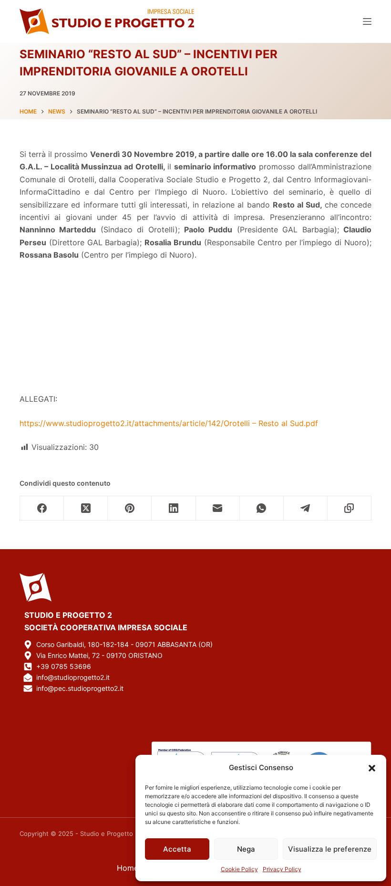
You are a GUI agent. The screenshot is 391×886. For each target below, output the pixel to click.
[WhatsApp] (262, 508)
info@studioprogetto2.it (73, 677)
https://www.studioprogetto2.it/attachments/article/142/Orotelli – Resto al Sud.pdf (169, 423)
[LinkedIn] (174, 508)
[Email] (218, 508)
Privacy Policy (282, 869)
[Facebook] (42, 508)
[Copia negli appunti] (349, 508)
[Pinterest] (130, 508)
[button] (372, 768)
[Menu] (367, 21)
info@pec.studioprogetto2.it (79, 688)
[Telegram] (306, 508)
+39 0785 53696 (63, 666)
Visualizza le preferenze (329, 849)
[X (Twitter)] (86, 508)
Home (127, 868)
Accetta (177, 849)
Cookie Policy (239, 869)
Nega (246, 849)
